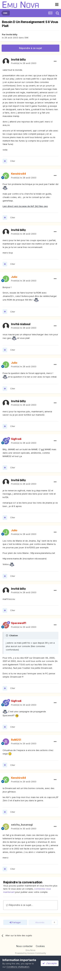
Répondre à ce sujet (30, 48)
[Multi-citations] (5, 161)
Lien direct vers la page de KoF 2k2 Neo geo (25, 206)
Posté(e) (23, 63)
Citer (12, 161)
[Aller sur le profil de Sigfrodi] (6, 441)
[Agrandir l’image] (5, 187)
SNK (26, 37)
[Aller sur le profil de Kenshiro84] (6, 176)
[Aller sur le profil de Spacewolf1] (6, 625)
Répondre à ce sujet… (20, 905)
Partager (16, 922)
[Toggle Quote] (7, 635)
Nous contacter (24, 946)
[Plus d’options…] (55, 61)
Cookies (40, 946)
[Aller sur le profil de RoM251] (6, 741)
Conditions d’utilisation (18, 966)
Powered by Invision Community (30, 953)
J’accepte (51, 963)
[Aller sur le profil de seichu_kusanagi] (6, 826)
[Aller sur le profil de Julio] (6, 279)
